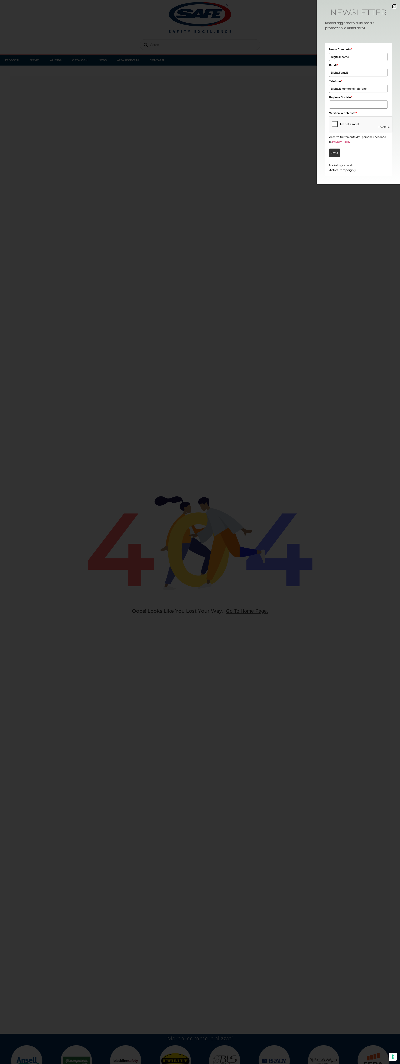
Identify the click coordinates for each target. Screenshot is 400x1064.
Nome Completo (340, 49)
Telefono (335, 81)
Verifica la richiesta (343, 113)
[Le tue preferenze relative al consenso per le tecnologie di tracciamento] (393, 1057)
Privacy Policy (341, 141)
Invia (334, 153)
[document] (200, 532)
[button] (394, 6)
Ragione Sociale (340, 97)
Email (333, 65)
